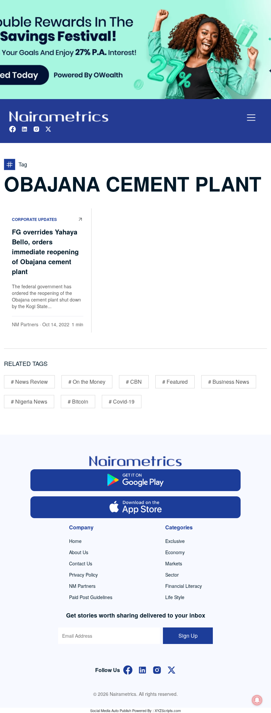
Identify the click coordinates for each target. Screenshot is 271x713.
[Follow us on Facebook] (12, 128)
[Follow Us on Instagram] (157, 669)
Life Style (174, 597)
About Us (78, 552)
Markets (173, 563)
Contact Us (80, 563)
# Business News (228, 381)
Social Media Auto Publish (110, 710)
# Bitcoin (78, 401)
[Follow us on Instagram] (36, 128)
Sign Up (188, 635)
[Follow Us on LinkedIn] (142, 669)
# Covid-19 (122, 401)
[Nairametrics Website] (58, 116)
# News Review (29, 381)
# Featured (175, 381)
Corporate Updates (34, 219)
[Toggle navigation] (251, 118)
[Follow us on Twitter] (48, 128)
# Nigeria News (29, 401)
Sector (172, 574)
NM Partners (25, 324)
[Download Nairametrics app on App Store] (135, 507)
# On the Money (86, 381)
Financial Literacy (183, 586)
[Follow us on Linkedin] (24, 128)
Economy (175, 552)
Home (75, 541)
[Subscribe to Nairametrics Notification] (257, 700)
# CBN (134, 381)
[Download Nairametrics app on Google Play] (135, 480)
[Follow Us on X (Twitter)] (171, 669)
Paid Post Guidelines (90, 597)
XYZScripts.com (168, 710)
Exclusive (175, 541)
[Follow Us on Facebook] (128, 669)
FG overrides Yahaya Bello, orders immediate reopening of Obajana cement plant (45, 251)
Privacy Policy (83, 574)
